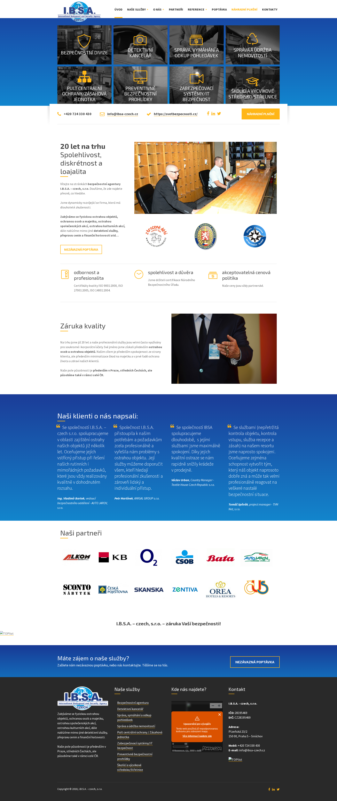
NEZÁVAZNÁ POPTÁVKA (254, 662)
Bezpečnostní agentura (133, 703)
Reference (196, 9)
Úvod (118, 9)
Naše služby (136, 9)
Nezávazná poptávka (81, 249)
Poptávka (219, 9)
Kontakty (269, 9)
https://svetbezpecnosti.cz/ (176, 114)
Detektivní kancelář (130, 709)
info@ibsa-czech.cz (122, 114)
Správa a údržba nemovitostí (136, 726)
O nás (157, 9)
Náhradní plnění (244, 9)
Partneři (176, 9)
